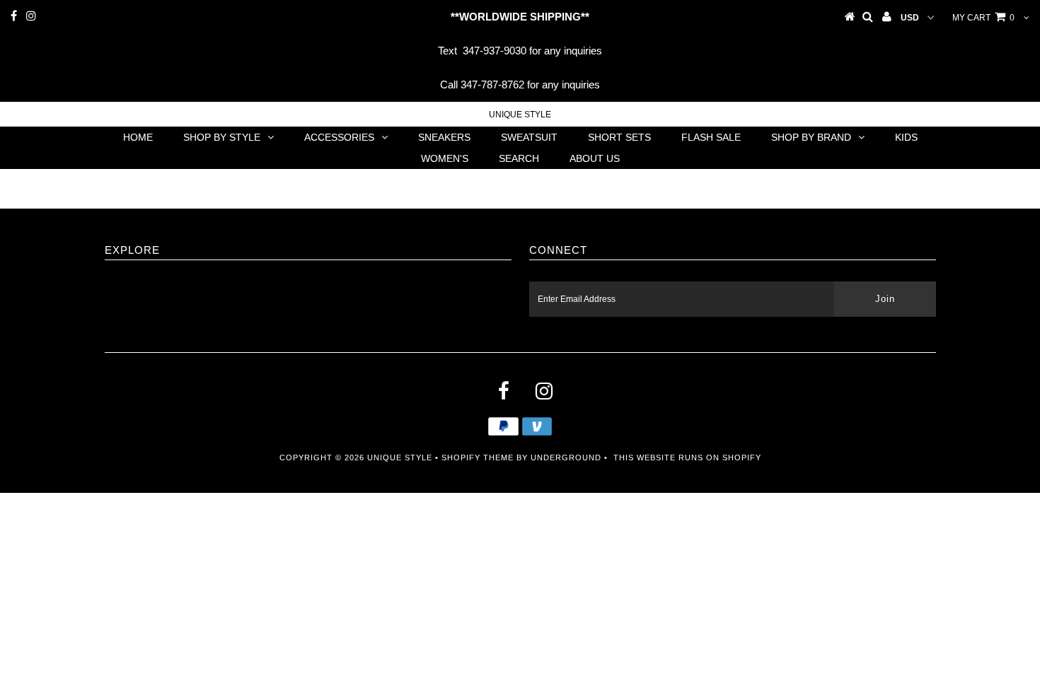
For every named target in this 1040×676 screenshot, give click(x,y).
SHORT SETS (619, 137)
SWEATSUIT (529, 137)
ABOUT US (595, 158)
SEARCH (519, 158)
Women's (444, 158)
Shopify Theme (477, 457)
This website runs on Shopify (687, 457)
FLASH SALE (711, 137)
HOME (138, 137)
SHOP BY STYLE (221, 137)
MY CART (983, 18)
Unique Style (520, 115)
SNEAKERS (444, 137)
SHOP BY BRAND (811, 137)
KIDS (906, 137)
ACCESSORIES (339, 137)
